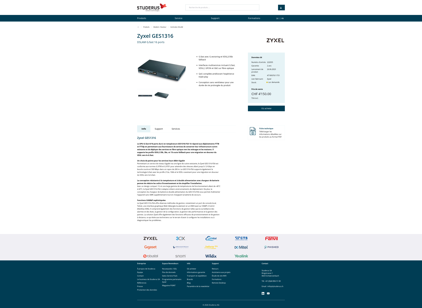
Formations (216, 279)
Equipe (140, 272)
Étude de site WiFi (219, 276)
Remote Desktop (219, 283)
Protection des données (147, 290)
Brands (190, 279)
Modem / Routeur (159, 27)
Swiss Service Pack (169, 276)
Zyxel (269, 79)
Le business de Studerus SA (148, 279)
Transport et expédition (197, 276)
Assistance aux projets (221, 272)
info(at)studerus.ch (275, 286)
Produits (146, 27)
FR (282, 18)
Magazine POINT (169, 285)
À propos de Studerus (146, 269)
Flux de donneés (169, 272)
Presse (140, 286)
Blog (189, 283)
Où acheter (266, 108)
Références (141, 283)
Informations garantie (196, 272)
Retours (215, 269)
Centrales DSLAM (176, 27)
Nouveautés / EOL (169, 269)
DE (277, 18)
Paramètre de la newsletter (198, 286)
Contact (140, 276)
